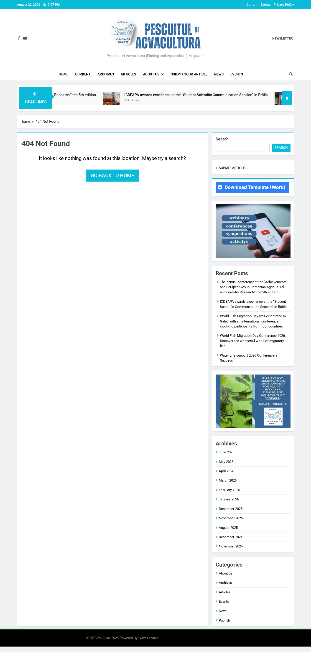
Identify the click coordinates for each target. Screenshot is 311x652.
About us (151, 74)
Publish (224, 620)
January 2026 (229, 499)
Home (63, 74)
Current (252, 4)
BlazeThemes (148, 638)
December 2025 (230, 509)
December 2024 (230, 537)
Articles (128, 74)
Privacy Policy (284, 4)
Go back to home (112, 175)
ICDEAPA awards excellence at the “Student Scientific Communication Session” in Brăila (181, 95)
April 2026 (226, 471)
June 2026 (226, 452)
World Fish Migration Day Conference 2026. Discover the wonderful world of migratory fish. (253, 341)
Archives (105, 74)
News (219, 74)
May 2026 (226, 462)
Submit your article (189, 74)
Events (265, 4)
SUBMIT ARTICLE (232, 168)
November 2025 (231, 518)
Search (222, 139)
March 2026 (228, 480)
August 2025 (228, 528)
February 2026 (229, 490)
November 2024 (231, 546)
